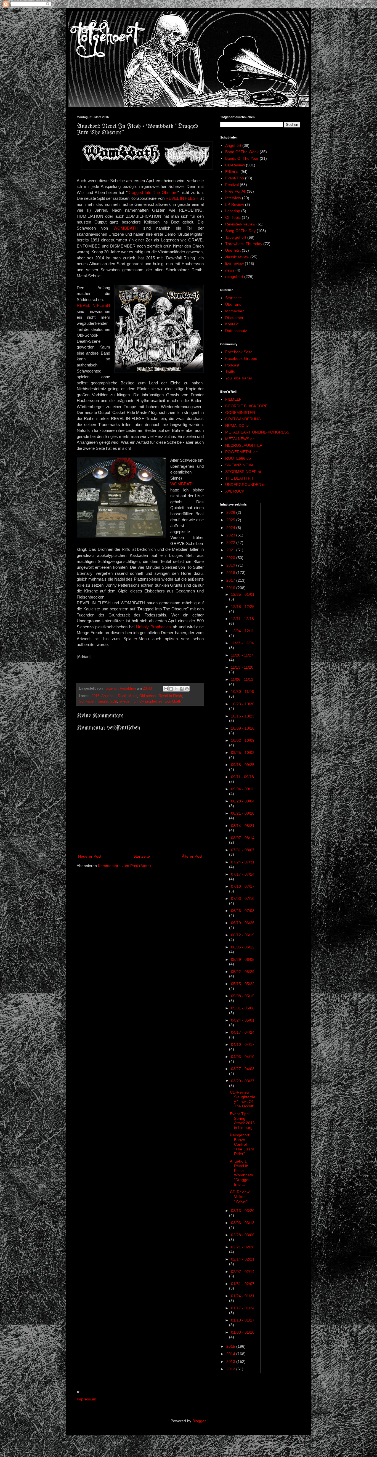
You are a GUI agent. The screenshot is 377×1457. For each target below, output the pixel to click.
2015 (231, 1346)
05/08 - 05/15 (242, 996)
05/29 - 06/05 (242, 959)
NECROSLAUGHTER (243, 445)
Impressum (86, 1399)
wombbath (173, 701)
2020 (231, 557)
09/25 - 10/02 (242, 752)
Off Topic (233, 217)
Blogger (199, 1421)
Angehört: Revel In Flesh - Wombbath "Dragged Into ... (241, 1173)
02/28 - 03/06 (242, 1235)
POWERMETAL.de (241, 452)
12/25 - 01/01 (242, 594)
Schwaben (87, 701)
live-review (234, 263)
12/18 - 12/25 (242, 606)
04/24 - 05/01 (242, 1020)
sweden (125, 701)
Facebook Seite (239, 352)
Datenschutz (236, 330)
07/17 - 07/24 (242, 874)
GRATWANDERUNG (243, 419)
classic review (237, 257)
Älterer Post (192, 856)
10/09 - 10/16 (242, 728)
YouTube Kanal (238, 378)
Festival (232, 184)
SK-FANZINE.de (239, 465)
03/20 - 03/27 (242, 1081)
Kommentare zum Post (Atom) (124, 865)
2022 (231, 542)
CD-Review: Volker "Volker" (240, 1196)
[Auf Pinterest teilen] (187, 689)
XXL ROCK (234, 491)
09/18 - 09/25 (242, 764)
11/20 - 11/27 (242, 655)
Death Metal (127, 696)
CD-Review (235, 165)
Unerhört (233, 250)
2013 (231, 1361)
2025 (231, 520)
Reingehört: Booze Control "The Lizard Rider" (242, 1144)
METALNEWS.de (240, 439)
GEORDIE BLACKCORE (246, 406)
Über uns (233, 304)
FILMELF (233, 399)
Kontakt (231, 324)
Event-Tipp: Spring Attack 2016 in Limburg (242, 1121)
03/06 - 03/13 (242, 1223)
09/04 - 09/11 (242, 789)
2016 (95, 696)
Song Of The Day (240, 230)
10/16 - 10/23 (242, 716)
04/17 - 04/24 (242, 1032)
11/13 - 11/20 (242, 667)
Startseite (141, 856)
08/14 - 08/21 (242, 825)
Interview (233, 198)
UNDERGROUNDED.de (246, 484)
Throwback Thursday (243, 243)
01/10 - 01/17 (242, 1320)
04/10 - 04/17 (242, 1044)
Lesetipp (232, 211)
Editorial (232, 171)
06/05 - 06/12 (242, 947)
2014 (231, 1354)
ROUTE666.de (238, 458)
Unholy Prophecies (153, 626)
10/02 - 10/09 (242, 740)
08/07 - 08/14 (242, 838)
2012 (231, 1369)
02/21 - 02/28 (242, 1247)
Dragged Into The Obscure (152, 192)
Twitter (231, 371)
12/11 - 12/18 (242, 618)
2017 (231, 580)
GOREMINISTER (240, 412)
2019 (231, 565)
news (229, 270)
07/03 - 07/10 (242, 898)
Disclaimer (234, 317)
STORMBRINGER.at (243, 471)
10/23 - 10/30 (242, 704)
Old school (147, 696)
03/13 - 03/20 (242, 1210)
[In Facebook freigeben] (181, 689)
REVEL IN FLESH (182, 198)
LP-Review (234, 204)
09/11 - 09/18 (242, 777)
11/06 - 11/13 (242, 679)
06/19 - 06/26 (242, 923)
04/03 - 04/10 (242, 1056)
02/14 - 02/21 (242, 1259)
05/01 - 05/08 (242, 1008)
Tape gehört (235, 237)
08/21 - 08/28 (242, 813)
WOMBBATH (125, 228)
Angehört (108, 696)
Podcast (232, 365)
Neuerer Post (89, 856)
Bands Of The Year (242, 158)
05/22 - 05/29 (242, 971)
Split (113, 701)
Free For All (235, 191)
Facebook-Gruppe (241, 358)
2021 (231, 550)
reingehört (234, 276)
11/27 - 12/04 (242, 643)
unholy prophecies (148, 701)
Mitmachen (235, 311)
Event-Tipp (234, 178)
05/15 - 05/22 (242, 984)
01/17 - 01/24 (242, 1308)
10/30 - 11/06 (242, 691)
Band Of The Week (242, 152)
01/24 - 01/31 (242, 1296)
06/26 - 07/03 (242, 910)
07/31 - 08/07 (242, 850)
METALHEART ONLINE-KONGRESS (257, 432)
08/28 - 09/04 (242, 801)
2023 (231, 535)
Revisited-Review (240, 224)
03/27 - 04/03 (242, 1069)
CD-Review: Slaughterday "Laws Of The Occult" (242, 1099)
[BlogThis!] (171, 689)
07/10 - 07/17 (242, 886)
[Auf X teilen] (176, 689)
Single (103, 701)
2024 (231, 527)
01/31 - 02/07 (242, 1283)
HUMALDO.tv (237, 425)
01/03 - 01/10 (242, 1332)
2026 (231, 512)
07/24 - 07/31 (242, 862)
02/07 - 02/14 (242, 1271)
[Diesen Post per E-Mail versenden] (166, 689)
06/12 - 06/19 (242, 935)
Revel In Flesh (170, 696)
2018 (231, 572)
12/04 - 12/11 (242, 631)
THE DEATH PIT (239, 478)
